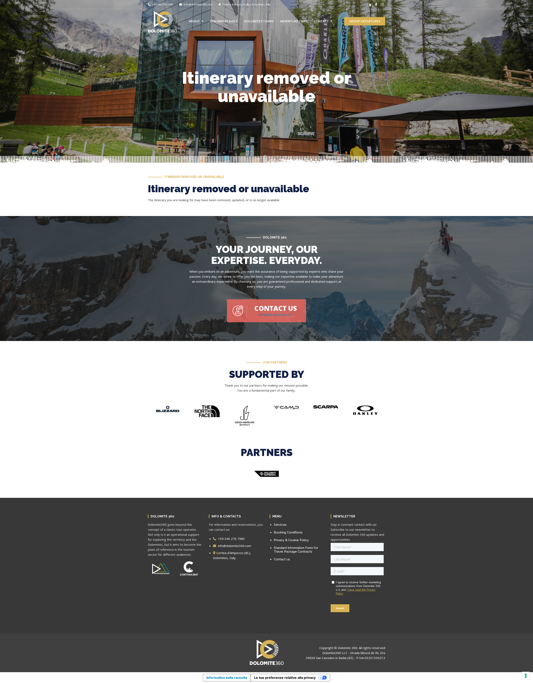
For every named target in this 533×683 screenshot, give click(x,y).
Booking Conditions (288, 532)
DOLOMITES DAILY (224, 21)
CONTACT (321, 21)
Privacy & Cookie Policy (291, 540)
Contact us (282, 559)
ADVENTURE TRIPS (293, 21)
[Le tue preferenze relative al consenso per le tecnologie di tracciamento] (526, 676)
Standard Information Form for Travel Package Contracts (296, 549)
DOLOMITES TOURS (258, 21)
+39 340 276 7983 (162, 4)
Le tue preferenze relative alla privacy (285, 678)
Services (280, 525)
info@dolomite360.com (197, 4)
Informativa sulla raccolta (226, 678)
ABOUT (194, 21)
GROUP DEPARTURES (364, 21)
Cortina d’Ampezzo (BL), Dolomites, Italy (246, 4)
